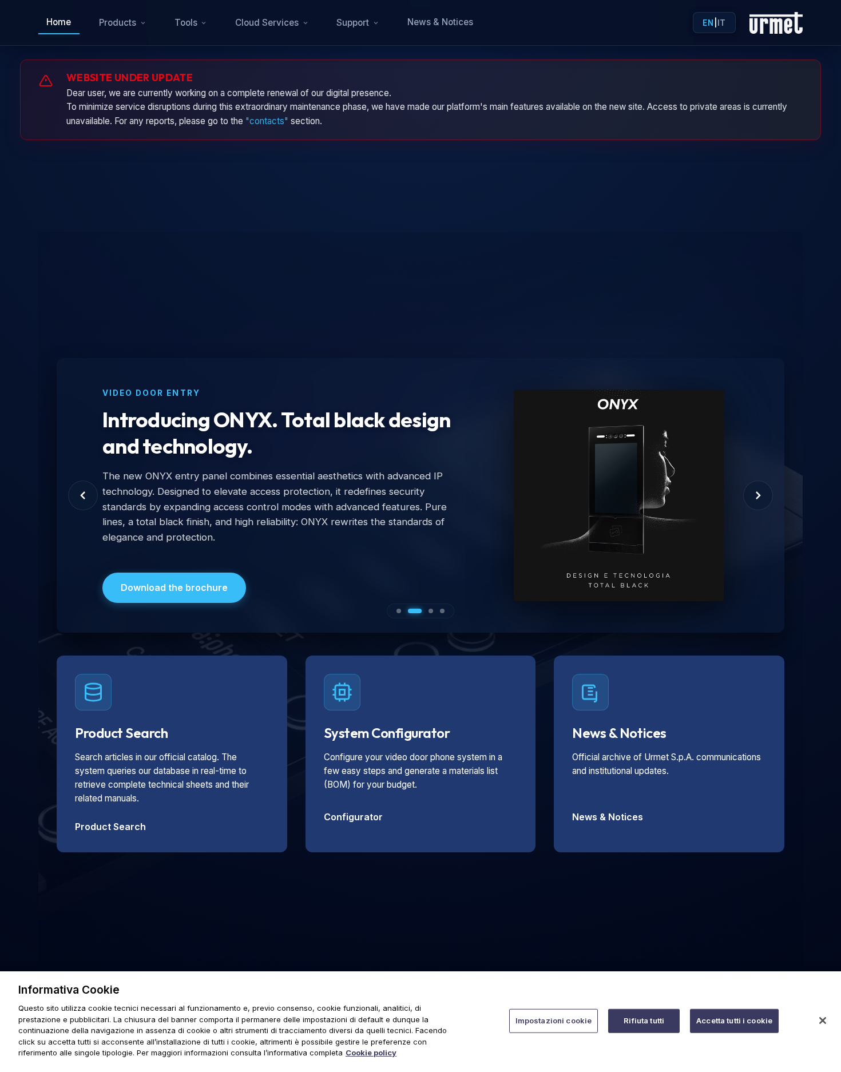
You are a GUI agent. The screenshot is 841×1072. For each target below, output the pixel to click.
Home (58, 22)
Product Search (110, 826)
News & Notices (440, 22)
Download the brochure (174, 587)
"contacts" (266, 121)
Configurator (353, 817)
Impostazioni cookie (553, 1020)
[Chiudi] (822, 1020)
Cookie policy (371, 1052)
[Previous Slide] (83, 495)
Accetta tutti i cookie (734, 1020)
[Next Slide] (758, 495)
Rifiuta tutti (644, 1020)
